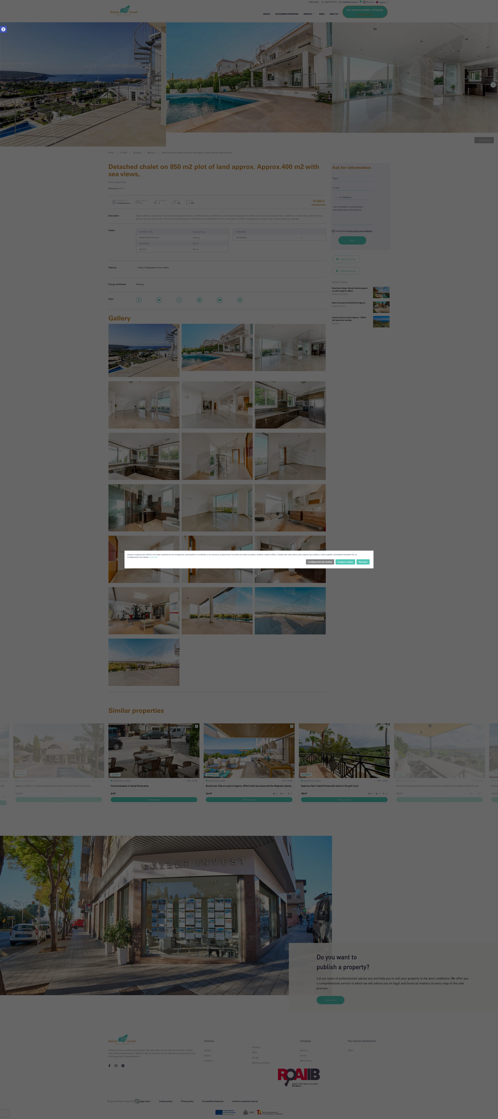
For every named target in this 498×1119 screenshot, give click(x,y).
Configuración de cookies (320, 562)
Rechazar (363, 562)
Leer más (153, 557)
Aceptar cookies (345, 562)
